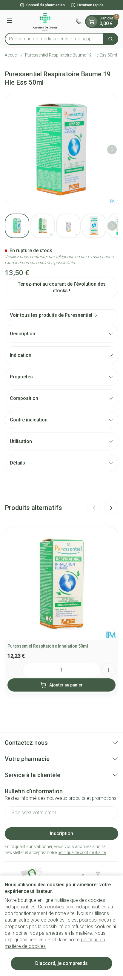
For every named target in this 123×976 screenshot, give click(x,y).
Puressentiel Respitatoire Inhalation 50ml (47, 646)
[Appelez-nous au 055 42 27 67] (79, 22)
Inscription (61, 833)
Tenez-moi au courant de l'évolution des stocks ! (62, 287)
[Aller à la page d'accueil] (45, 22)
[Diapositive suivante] (111, 508)
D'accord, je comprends (61, 963)
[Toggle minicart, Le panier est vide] (91, 21)
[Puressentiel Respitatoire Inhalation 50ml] (61, 583)
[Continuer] (112, 149)
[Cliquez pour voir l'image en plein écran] (61, 149)
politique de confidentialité (82, 852)
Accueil (12, 55)
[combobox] (54, 39)
